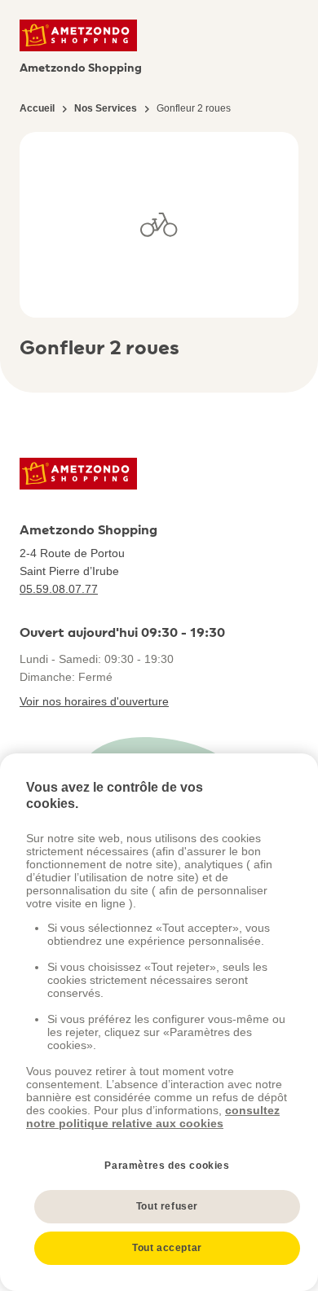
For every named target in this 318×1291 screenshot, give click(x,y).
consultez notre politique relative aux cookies (153, 1117)
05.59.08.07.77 (59, 588)
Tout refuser (167, 1206)
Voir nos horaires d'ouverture (94, 701)
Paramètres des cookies (166, 1165)
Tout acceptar (167, 1248)
